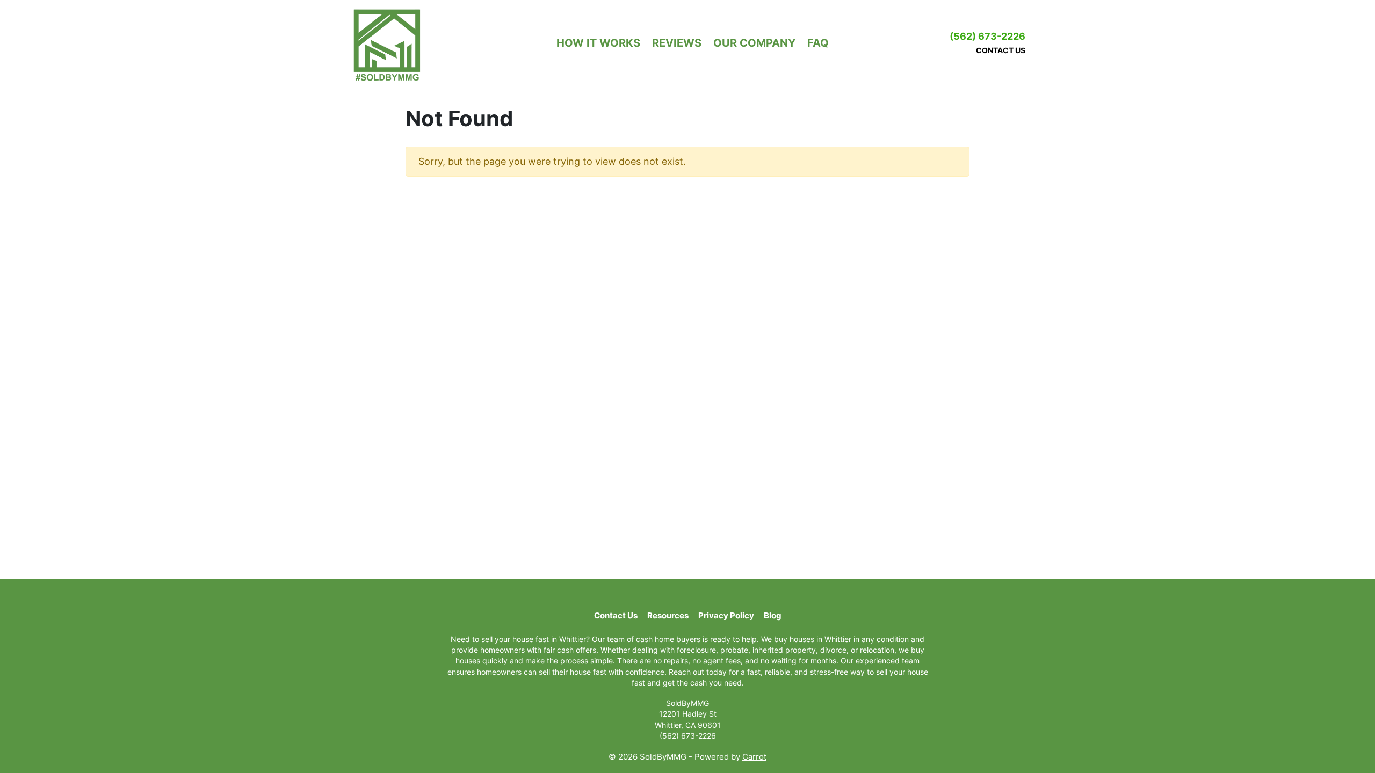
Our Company (754, 43)
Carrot (754, 757)
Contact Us (1000, 50)
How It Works (598, 43)
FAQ (818, 43)
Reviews (676, 43)
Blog (772, 615)
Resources (668, 615)
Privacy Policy (726, 615)
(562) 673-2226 (987, 36)
